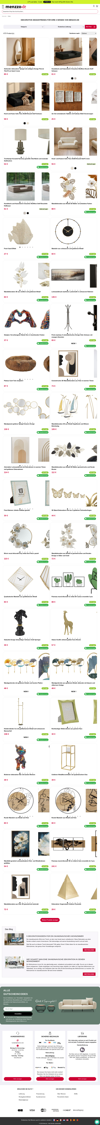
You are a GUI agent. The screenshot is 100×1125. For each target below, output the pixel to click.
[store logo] (49, 6)
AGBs (76, 1094)
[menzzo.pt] (77, 1120)
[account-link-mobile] (94, 6)
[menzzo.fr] (54, 1120)
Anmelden (18, 1014)
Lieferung (22, 1094)
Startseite (4, 16)
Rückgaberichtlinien (25, 1097)
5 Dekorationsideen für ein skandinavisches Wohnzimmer (55, 936)
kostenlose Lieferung (64, 26)
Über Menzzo (61, 1094)
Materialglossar (23, 1100)
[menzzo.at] (67, 1120)
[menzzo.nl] (64, 1120)
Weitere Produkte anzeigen (50, 920)
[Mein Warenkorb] (97, 6)
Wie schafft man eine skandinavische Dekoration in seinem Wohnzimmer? (55, 960)
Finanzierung (40, 1094)
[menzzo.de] (57, 1120)
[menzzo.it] (60, 1120)
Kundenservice (40, 1097)
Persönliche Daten (63, 1097)
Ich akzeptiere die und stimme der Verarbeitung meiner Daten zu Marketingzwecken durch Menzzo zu (19, 1019)
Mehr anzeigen (17, 1079)
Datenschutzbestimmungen (24, 1017)
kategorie (24, 26)
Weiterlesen (89, 950)
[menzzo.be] (70, 1120)
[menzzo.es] (74, 1120)
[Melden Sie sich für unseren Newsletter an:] (18, 1009)
